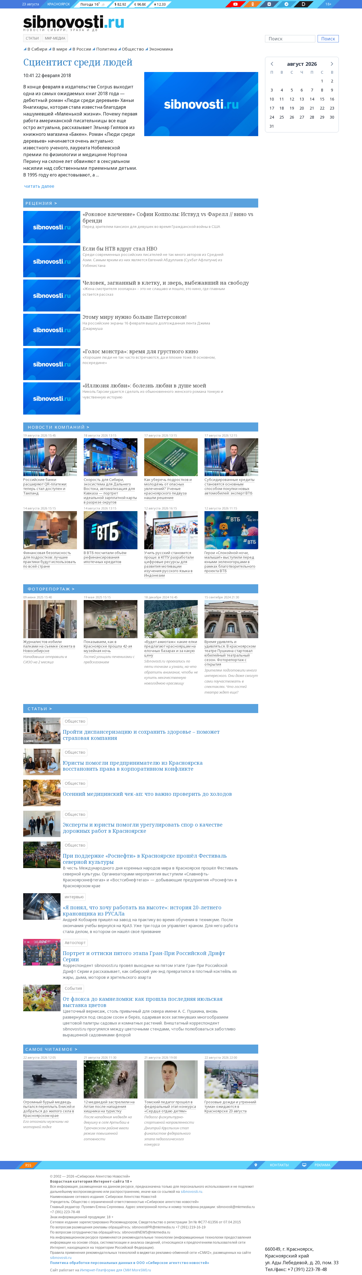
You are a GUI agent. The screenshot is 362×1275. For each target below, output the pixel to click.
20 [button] (301, 108)
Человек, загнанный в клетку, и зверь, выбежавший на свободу (166, 282)
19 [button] (292, 108)
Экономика (161, 49)
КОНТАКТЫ (279, 1165)
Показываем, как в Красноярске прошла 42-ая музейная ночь (108, 646)
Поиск (328, 39)
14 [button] (312, 99)
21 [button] (312, 108)
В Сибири (37, 49)
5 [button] (292, 90)
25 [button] (281, 117)
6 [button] (302, 90)
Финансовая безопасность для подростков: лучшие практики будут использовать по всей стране (49, 559)
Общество (133, 49)
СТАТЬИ (40, 708)
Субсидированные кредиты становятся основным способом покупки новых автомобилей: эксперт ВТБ (229, 486)
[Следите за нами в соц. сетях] (236, 4)
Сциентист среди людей (78, 62)
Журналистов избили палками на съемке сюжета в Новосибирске (49, 646)
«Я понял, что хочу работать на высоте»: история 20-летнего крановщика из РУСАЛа (142, 910)
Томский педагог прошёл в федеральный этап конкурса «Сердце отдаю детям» (170, 1106)
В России (81, 49)
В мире (59, 49)
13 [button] (301, 99)
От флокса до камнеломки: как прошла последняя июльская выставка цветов (143, 1001)
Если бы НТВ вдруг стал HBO (120, 248)
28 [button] (312, 117)
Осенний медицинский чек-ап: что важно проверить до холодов (147, 793)
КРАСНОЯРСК (59, 4)
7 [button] (312, 90)
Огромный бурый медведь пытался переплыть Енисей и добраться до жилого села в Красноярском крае (49, 1108)
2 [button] (332, 81)
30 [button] (332, 117)
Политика (106, 49)
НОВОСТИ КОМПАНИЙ (59, 427)
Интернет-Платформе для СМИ (105, 1270)
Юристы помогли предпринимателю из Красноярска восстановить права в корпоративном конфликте (133, 765)
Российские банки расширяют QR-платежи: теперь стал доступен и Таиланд (45, 486)
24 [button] (272, 117)
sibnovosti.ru (191, 1191)
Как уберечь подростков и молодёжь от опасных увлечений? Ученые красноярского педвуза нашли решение (168, 488)
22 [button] (322, 108)
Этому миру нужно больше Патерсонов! (135, 316)
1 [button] (322, 81)
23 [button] (332, 108)
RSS (28, 1165)
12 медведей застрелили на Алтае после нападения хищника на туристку (109, 1106)
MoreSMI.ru (141, 1270)
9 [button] (332, 90)
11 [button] (281, 99)
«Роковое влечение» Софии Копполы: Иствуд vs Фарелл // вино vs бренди (168, 217)
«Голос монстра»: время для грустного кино (140, 351)
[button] (272, 63)
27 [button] (301, 117)
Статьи (32, 38)
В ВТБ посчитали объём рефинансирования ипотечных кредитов (105, 557)
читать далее (39, 186)
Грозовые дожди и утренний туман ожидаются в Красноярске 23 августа (230, 1106)
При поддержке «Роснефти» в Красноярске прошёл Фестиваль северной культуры (145, 858)
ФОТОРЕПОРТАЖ (51, 589)
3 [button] (272, 90)
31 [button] (272, 126)
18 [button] (281, 108)
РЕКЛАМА (322, 1165)
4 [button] (282, 90)
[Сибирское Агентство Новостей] (73, 21)
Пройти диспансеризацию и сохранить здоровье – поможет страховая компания (141, 734)
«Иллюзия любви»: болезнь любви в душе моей (144, 385)
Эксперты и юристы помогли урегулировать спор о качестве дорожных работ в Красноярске (143, 827)
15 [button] (322, 99)
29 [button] (322, 117)
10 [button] (272, 99)
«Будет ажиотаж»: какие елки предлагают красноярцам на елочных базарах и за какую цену (170, 648)
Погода (87, 4)
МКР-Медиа (55, 38)
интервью (74, 896)
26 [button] (292, 117)
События (73, 988)
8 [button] (322, 90)
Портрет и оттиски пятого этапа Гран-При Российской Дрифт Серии (144, 956)
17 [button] (272, 108)
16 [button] (332, 99)
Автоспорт (75, 942)
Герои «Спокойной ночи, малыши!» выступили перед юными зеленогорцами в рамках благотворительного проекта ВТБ (229, 561)
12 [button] (292, 99)
